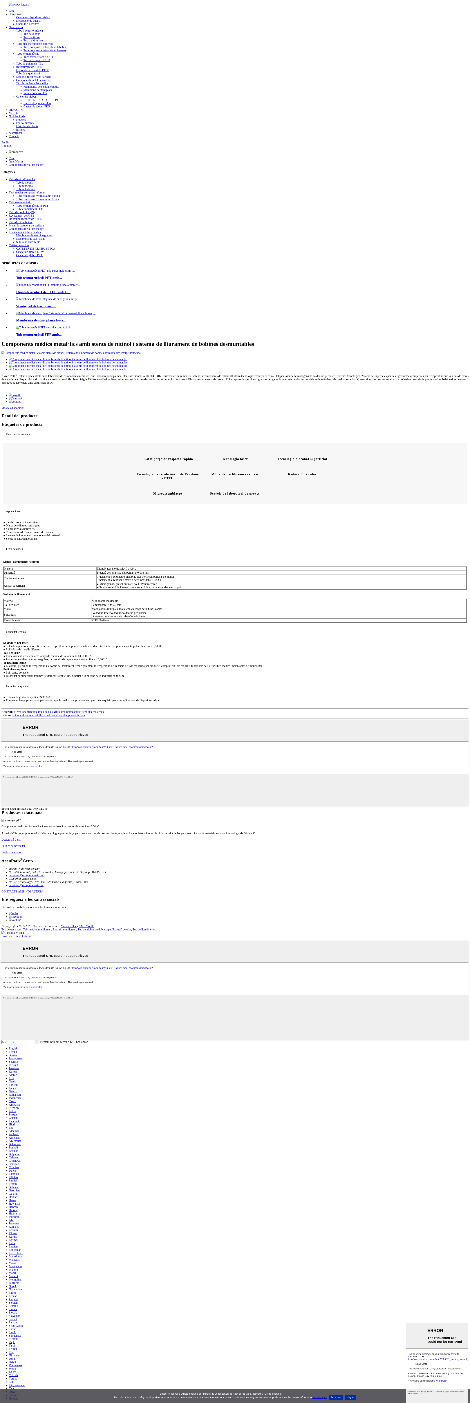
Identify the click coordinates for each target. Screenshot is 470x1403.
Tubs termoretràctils (27, 53)
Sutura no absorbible (35, 93)
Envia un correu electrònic (16, 936)
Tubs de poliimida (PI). (29, 63)
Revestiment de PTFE (29, 66)
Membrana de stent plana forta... (41, 320)
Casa (12, 10)
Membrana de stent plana (38, 90)
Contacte (14, 136)
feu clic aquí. (319, 1397)
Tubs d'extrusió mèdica (29, 30)
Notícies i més (17, 116)
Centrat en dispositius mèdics (33, 17)
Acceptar (336, 1397)
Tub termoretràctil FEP (37, 60)
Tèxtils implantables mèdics (32, 83)
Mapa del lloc (69, 926)
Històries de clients (27, 126)
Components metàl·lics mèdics (33, 80)
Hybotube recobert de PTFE (32, 70)
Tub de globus (32, 33)
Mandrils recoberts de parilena (33, 76)
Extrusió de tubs (121, 929)
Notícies (21, 119)
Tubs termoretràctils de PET (40, 56)
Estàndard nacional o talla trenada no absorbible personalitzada (48, 715)
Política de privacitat (13, 845)
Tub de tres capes (11, 929)
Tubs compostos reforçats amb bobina (45, 47)
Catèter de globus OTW (37, 103)
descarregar (15, 132)
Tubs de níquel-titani (28, 73)
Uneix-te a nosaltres (27, 23)
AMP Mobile (86, 926)
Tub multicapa (32, 37)
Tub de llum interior (144, 929)
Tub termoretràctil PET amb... (39, 278)
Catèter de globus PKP (37, 106)
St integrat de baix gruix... (36, 306)
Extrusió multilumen (64, 929)
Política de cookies (12, 852)
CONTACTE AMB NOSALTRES (22, 891)
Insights (20, 129)
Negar (350, 1397)
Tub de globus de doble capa (94, 929)
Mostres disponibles (12, 407)
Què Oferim (16, 27)
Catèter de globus (26, 96)
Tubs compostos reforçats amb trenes (45, 50)
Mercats (13, 113)
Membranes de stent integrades (41, 86)
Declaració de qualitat (28, 20)
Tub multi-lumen (33, 40)
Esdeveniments (25, 123)
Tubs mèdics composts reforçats (34, 43)
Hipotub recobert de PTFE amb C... (43, 292)
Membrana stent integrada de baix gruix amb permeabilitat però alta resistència (59, 711)
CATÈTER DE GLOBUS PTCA (43, 99)
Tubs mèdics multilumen (37, 929)
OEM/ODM (16, 109)
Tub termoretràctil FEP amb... (39, 334)
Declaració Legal (11, 839)
